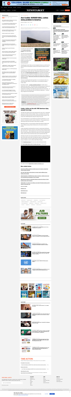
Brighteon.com (23, 188)
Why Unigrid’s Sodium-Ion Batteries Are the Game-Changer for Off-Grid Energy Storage (9, 20)
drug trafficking (37, 27)
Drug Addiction (25, 15)
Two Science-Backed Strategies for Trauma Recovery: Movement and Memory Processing (9, 90)
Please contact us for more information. (26, 373)
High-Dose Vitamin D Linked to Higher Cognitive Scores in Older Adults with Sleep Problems (9, 52)
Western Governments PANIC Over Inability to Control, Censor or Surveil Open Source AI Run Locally (65, 37)
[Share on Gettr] (35, 25)
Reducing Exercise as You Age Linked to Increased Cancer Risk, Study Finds (8, 103)
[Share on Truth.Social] (33, 25)
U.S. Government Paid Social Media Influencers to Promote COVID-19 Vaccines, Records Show (9, 24)
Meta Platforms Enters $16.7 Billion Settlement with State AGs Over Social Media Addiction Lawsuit (9, 73)
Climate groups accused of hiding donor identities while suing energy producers (9, 94)
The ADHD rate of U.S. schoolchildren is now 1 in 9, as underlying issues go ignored (40, 227)
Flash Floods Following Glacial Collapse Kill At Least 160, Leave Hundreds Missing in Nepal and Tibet (9, 36)
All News (44, 379)
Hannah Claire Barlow (42, 27)
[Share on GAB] (31, 25)
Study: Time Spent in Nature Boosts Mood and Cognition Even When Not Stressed (9, 55)
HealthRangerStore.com (31, 103)
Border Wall (32, 27)
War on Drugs (39, 204)
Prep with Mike (10, 7)
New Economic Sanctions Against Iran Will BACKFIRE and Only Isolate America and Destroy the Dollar (65, 52)
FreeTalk (31, 381)
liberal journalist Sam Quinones (32, 72)
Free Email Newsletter (59, 379)
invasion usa (39, 28)
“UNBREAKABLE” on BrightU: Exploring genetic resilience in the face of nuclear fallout (9, 66)
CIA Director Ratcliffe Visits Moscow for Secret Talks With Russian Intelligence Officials (9, 30)
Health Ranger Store (59, 381)
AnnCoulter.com (23, 192)
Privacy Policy (58, 380)
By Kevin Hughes (24, 22)
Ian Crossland (26, 28)
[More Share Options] (37, 25)
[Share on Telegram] (28, 25)
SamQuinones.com (24, 190)
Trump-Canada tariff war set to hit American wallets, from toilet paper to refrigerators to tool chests (9, 45)
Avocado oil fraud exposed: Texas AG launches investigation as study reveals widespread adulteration (9, 41)
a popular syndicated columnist (34, 84)
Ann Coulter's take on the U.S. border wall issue (31, 144)
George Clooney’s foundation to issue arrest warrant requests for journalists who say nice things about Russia (40, 236)
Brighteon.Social (32, 379)
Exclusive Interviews (46, 382)
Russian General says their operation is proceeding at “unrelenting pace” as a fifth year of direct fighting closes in (9, 83)
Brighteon (5, 7)
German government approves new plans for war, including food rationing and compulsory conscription (40, 244)
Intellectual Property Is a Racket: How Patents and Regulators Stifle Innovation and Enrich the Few (9, 76)
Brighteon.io (24, 101)
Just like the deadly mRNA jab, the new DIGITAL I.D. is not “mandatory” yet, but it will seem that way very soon (40, 269)
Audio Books (19, 7)
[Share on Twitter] (26, 25)
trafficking (33, 204)
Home (2, 7)
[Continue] (21, 383)
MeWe (31, 382)
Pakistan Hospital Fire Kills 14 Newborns (8, 33)
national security (44, 28)
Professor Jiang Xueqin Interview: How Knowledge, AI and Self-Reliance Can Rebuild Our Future (57, 52)
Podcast (44, 381)
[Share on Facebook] (24, 25)
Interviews (14, 7)
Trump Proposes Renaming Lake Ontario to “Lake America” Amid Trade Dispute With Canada (9, 27)
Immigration (35, 28)
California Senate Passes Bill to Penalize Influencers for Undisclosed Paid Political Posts (9, 100)
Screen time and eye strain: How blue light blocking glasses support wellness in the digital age (9, 62)
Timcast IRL (27, 204)
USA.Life (31, 385)
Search (69, 7)
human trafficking (33, 201)
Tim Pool (48, 28)
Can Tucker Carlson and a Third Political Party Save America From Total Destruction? (57, 44)
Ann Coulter (24, 27)
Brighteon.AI (24, 102)
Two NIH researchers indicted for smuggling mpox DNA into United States (8, 80)
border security (28, 27)
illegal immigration (31, 28)
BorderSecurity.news (27, 141)
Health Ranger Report (46, 380)
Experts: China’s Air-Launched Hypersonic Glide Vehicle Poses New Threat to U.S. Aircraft (9, 97)
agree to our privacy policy (23, 394)
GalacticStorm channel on (36, 163)
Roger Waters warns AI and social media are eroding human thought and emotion (8, 87)
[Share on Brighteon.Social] (22, 25)
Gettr (31, 380)
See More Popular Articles (10, 106)
